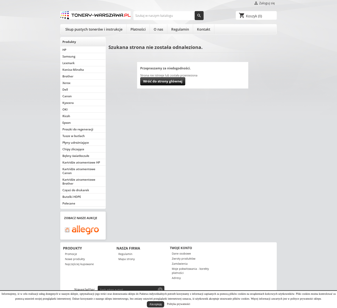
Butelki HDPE (71, 197)
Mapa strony (126, 259)
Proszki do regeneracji (77, 129)
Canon (67, 96)
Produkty (69, 42)
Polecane (68, 203)
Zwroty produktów (183, 258)
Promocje (71, 254)
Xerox (66, 83)
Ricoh (66, 116)
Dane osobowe (181, 253)
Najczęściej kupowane (79, 264)
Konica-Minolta (73, 70)
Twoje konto (181, 248)
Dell (65, 89)
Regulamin (180, 29)
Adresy (176, 278)
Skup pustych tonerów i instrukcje (93, 29)
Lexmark (68, 63)
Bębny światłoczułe (75, 156)
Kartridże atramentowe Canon (78, 171)
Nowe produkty (75, 259)
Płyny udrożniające (75, 142)
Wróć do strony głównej (162, 81)
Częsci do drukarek (75, 190)
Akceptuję (155, 304)
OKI (65, 109)
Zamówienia (180, 264)
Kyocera (68, 103)
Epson (66, 123)
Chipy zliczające (73, 149)
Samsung (68, 56)
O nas (158, 29)
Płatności (138, 29)
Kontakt (203, 29)
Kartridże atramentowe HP (81, 162)
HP (64, 50)
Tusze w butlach (73, 136)
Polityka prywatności (178, 304)
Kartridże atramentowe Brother (78, 181)
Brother (67, 76)
